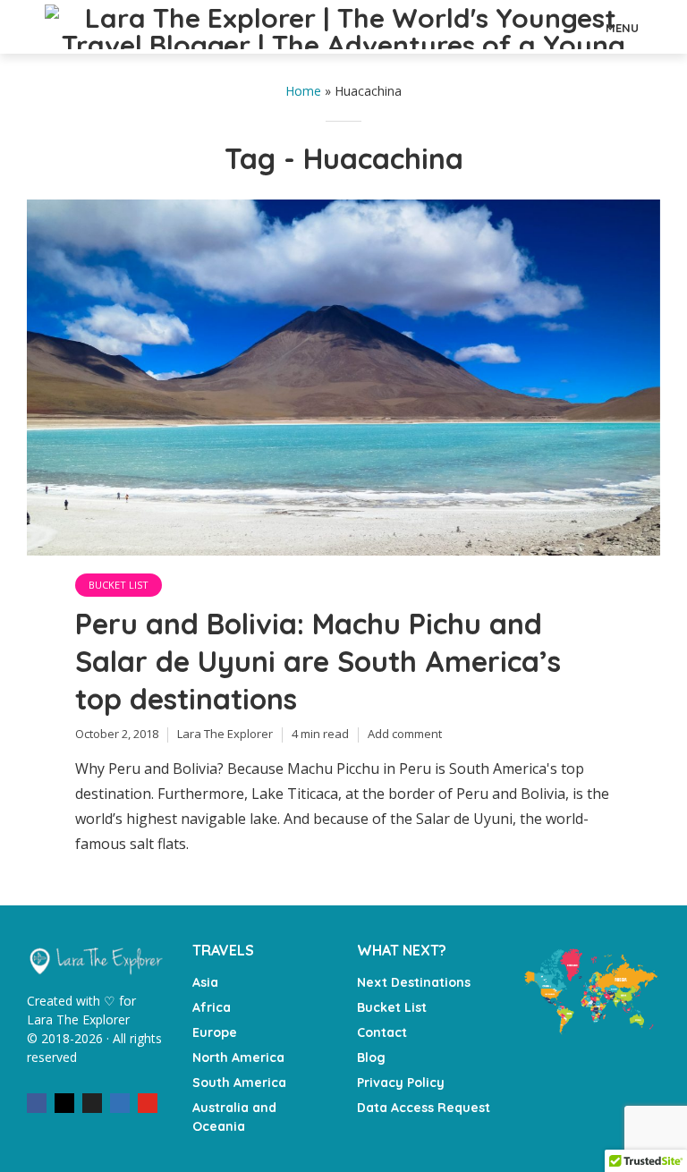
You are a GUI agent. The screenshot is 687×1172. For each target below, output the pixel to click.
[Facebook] (37, 1103)
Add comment (405, 734)
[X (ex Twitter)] (92, 1103)
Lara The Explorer (225, 734)
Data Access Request (423, 1108)
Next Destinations (414, 982)
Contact (382, 1032)
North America (238, 1057)
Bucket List (118, 584)
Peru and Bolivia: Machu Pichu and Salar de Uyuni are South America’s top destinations (318, 661)
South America (239, 1082)
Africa (211, 1007)
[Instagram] (64, 1103)
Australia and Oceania (234, 1117)
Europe (214, 1032)
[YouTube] (147, 1103)
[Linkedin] (120, 1103)
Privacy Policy (401, 1082)
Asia (205, 982)
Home (303, 90)
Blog (371, 1057)
